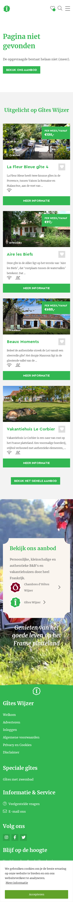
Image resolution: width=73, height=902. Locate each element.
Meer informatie (17, 882)
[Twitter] (23, 837)
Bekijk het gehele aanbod (35, 480)
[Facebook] (14, 837)
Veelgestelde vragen (24, 804)
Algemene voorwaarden (21, 737)
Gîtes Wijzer (32, 602)
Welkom (9, 715)
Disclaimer (11, 752)
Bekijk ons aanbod (21, 69)
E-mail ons (17, 811)
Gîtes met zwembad (18, 779)
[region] (36, 881)
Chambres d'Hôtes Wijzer (36, 587)
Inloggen (10, 730)
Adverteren (11, 722)
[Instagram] (6, 837)
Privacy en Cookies (17, 745)
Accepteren (36, 894)
